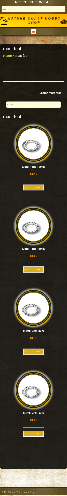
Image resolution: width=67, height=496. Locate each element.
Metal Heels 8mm (33, 413)
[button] (33, 31)
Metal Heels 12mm (33, 248)
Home (7, 55)
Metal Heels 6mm (33, 330)
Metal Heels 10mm (33, 166)
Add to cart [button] (33, 187)
